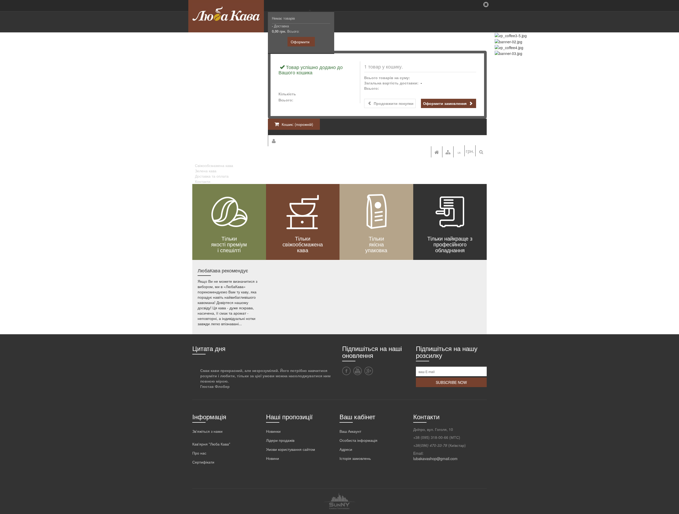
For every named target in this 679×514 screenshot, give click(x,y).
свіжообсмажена (302, 244)
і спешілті (229, 250)
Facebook (346, 371)
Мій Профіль (279, 132)
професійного (450, 244)
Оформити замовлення (445, 103)
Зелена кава (205, 170)
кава (302, 250)
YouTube (357, 371)
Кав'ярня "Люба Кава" (211, 444)
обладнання (450, 250)
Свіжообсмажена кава (214, 165)
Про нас (199, 453)
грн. (470, 150)
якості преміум (229, 244)
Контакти (202, 181)
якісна (376, 244)
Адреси (346, 449)
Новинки (273, 431)
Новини (272, 458)
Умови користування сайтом (290, 449)
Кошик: (297, 124)
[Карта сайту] (447, 151)
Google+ (368, 371)
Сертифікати (203, 462)
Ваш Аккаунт (350, 431)
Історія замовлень (355, 458)
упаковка (376, 250)
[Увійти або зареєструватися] (273, 140)
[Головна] (436, 151)
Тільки (229, 238)
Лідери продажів (280, 440)
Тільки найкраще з (449, 238)
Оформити (300, 41)
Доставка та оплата (212, 176)
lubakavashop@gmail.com (435, 458)
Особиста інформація (358, 440)
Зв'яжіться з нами (207, 431)
